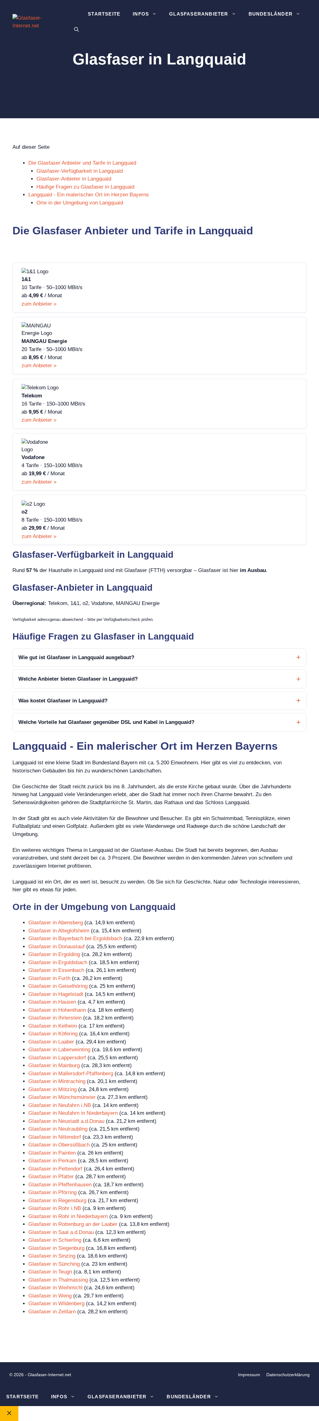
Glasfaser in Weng (50, 1296)
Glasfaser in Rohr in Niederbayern (68, 1216)
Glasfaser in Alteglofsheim (58, 931)
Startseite (104, 13)
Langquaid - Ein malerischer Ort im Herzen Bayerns (88, 195)
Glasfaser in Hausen (52, 1002)
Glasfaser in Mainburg (54, 1065)
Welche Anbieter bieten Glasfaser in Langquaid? (78, 679)
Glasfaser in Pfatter (51, 1176)
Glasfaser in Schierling (54, 1240)
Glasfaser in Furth (49, 978)
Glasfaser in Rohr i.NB (54, 1208)
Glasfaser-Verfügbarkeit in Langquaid (79, 171)
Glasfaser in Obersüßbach (59, 1145)
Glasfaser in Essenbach (56, 970)
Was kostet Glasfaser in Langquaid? (62, 701)
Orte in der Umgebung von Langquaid (79, 203)
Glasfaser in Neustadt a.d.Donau (66, 1121)
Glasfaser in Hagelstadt (55, 994)
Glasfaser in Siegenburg (56, 1248)
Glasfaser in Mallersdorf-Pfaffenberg (70, 1073)
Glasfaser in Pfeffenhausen (60, 1185)
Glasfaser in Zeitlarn (52, 1312)
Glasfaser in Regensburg (57, 1200)
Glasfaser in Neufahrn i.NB (59, 1105)
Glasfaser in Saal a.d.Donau (61, 1232)
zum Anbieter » (38, 304)
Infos (141, 13)
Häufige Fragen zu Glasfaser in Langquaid (85, 187)
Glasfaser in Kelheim (52, 1026)
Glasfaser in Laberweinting (59, 1050)
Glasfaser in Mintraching (56, 1081)
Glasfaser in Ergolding (54, 954)
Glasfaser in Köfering (53, 1034)
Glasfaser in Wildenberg (56, 1303)
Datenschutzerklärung (288, 1374)
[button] (76, 29)
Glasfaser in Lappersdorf (57, 1058)
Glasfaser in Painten (52, 1153)
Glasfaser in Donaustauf (56, 947)
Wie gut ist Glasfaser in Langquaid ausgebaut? (76, 657)
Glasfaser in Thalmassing (58, 1280)
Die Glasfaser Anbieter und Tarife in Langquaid (82, 163)
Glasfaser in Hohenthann (57, 1010)
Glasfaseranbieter (198, 13)
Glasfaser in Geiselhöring (58, 986)
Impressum (249, 1374)
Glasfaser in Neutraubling (58, 1129)
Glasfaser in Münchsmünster (62, 1097)
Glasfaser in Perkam (52, 1161)
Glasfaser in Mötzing (52, 1089)
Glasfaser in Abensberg (55, 923)
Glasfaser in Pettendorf (55, 1169)
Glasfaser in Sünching (54, 1264)
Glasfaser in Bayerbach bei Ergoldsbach (75, 938)
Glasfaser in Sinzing (51, 1256)
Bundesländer (271, 13)
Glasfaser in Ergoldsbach (57, 962)
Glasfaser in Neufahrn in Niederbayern (73, 1113)
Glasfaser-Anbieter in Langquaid (73, 179)
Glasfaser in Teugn (50, 1272)
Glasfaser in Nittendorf (54, 1137)
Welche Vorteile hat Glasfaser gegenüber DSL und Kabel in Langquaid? (106, 722)
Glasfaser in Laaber (51, 1042)
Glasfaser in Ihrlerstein (55, 1018)
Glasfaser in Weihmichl (55, 1288)
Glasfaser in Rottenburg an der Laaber (72, 1224)
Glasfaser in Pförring (52, 1192)
